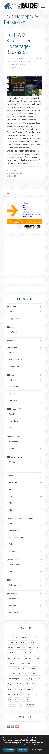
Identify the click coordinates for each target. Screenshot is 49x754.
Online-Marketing (16, 537)
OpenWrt (12, 393)
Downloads (11, 340)
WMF (21, 705)
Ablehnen (22, 750)
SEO (38, 679)
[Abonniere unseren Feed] (17, 726)
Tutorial (19, 689)
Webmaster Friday (30, 694)
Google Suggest (14, 668)
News (11, 571)
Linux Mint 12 (36, 673)
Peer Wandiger (13, 679)
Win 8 (17, 699)
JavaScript (13, 482)
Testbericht (12, 67)
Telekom (20, 684)
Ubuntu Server (15, 400)
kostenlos (16, 673)
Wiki (11, 580)
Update (28, 689)
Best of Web (14, 564)
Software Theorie (16, 585)
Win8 (10, 699)
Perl (10, 489)
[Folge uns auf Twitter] (13, 726)
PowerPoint (13, 421)
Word (11, 428)
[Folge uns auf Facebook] (9, 726)
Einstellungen (13, 742)
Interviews (13, 441)
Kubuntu (12, 380)
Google (12, 523)
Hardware (13, 347)
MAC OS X (13, 332)
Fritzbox (21, 663)
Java (11, 475)
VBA (11, 510)
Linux (11, 375)
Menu (42, 6)
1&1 (16, 637)
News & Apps (15, 311)
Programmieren (15, 457)
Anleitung (23, 642)
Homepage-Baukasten (22, 64)
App (32, 642)
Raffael (28, 59)
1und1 (23, 637)
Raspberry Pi (14, 366)
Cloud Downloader (32, 653)
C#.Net (12, 462)
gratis (25, 668)
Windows (13, 593)
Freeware (11, 663)
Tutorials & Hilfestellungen (21, 518)
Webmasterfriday (14, 694)
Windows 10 (14, 598)
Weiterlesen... (16, 170)
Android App (12, 642)
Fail (37, 658)
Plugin (31, 679)
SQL (10, 503)
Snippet (11, 684)
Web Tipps (13, 559)
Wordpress (13, 551)
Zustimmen (9, 750)
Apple (11, 327)
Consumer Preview (14, 658)
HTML (29, 62)
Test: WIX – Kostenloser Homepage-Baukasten (19, 43)
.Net (9, 637)
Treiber (10, 689)
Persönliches (14, 436)
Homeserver (14, 530)
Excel (11, 414)
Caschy (19, 653)
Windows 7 (13, 605)
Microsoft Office (16, 409)
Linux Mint (13, 387)
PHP (10, 496)
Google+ (31, 663)
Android (12, 306)
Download (28, 658)
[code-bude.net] (21, 5)
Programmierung (16, 318)
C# (37, 648)
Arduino (12, 352)
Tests (35, 62)
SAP (10, 544)
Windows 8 (13, 612)
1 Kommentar (15, 173)
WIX (19, 67)
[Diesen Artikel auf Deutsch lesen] (8, 193)
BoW (30, 648)
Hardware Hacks (16, 359)
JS (8, 673)
